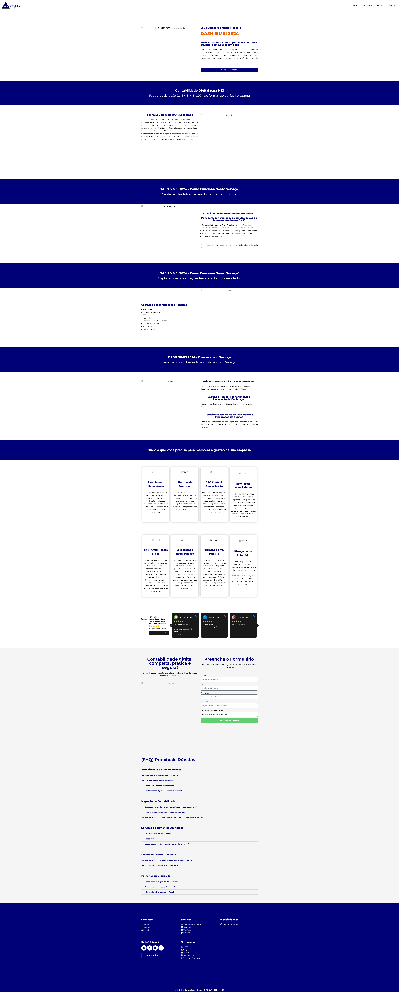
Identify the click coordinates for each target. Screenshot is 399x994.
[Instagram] (161, 948)
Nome (203, 675)
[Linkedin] (155, 948)
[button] (371, 5)
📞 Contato (391, 5)
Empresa (204, 702)
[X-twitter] (149, 948)
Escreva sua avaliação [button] (159, 633)
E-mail (203, 684)
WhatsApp (205, 693)
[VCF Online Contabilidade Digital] (12, 5)
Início (355, 5)
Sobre (379, 5)
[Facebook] (144, 948)
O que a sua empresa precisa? (213, 710)
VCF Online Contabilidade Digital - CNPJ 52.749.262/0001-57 (199, 990)
